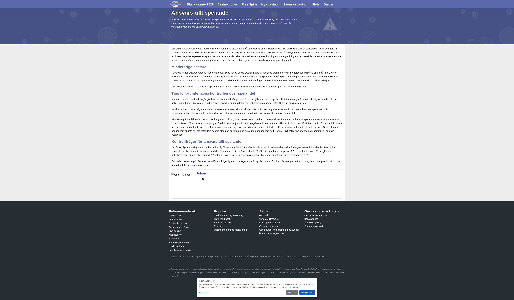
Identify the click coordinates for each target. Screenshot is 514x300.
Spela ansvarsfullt (313, 226)
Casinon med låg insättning (228, 215)
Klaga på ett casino (269, 222)
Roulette (218, 226)
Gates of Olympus (269, 219)
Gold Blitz (264, 215)
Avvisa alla (292, 292)
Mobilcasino (175, 234)
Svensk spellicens (223, 222)
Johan (201, 173)
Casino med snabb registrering (230, 229)
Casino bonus (228, 4)
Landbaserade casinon (181, 250)
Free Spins (249, 4)
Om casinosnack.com (315, 215)
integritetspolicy (291, 287)
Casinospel (175, 215)
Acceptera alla (307, 292)
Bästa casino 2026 (200, 4)
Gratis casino (176, 219)
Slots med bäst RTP (224, 219)
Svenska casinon (295, 4)
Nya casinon (270, 4)
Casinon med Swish (179, 227)
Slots (316, 4)
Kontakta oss (311, 219)
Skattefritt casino (178, 223)
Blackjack (174, 238)
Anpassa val (204, 292)
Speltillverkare (176, 246)
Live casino (175, 231)
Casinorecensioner (269, 226)
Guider (328, 4)
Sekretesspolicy (312, 222)
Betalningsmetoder (179, 242)
